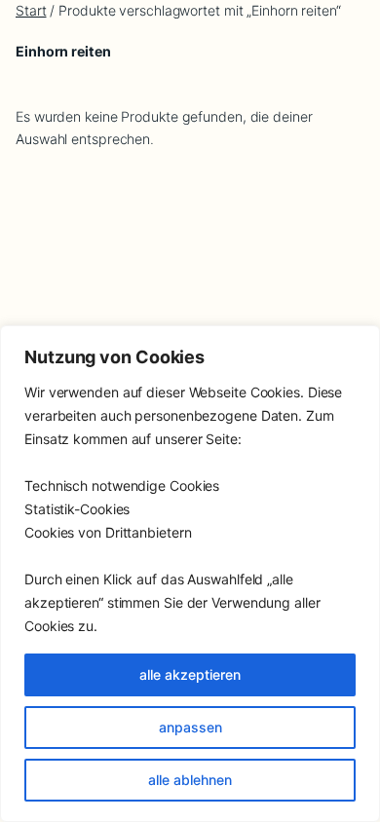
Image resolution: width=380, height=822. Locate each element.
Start (31, 10)
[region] (190, 573)
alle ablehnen (190, 779)
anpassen (190, 727)
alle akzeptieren (190, 674)
